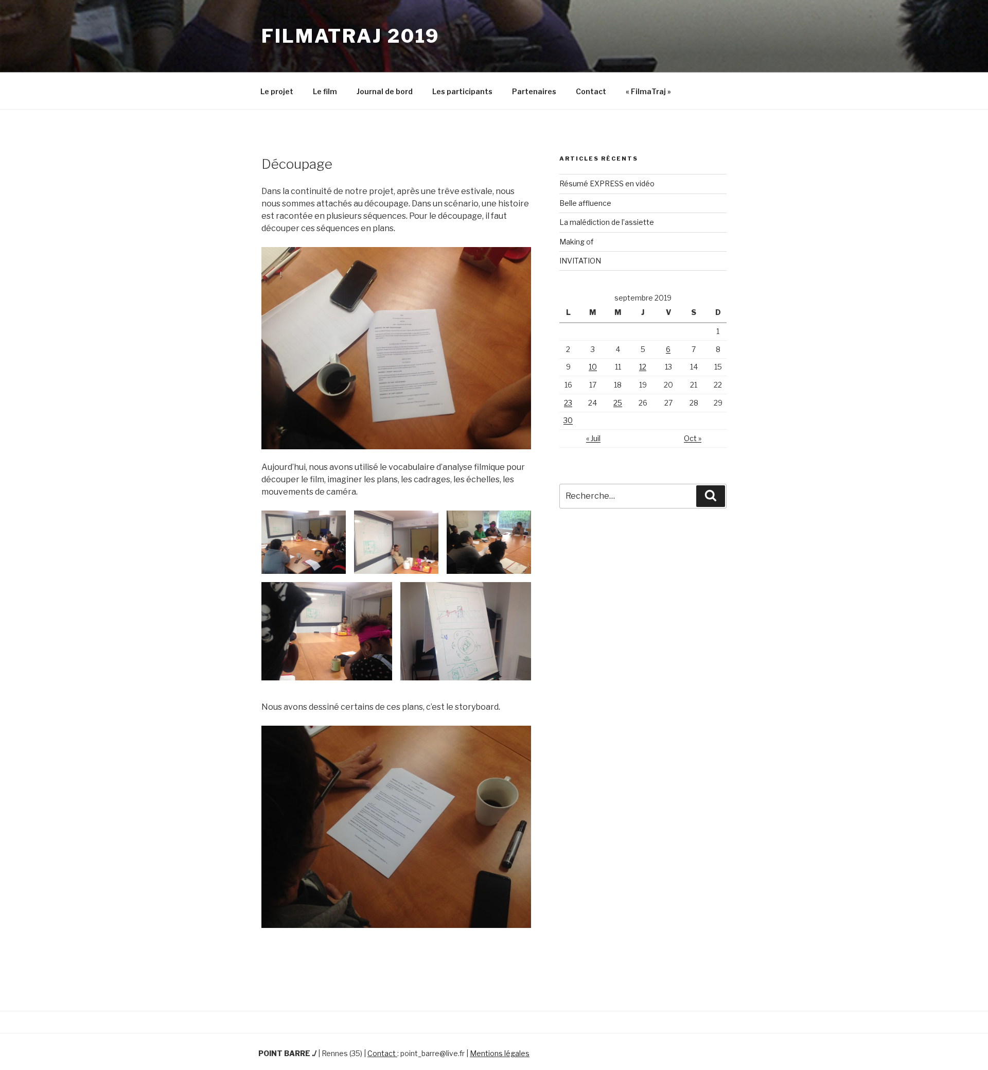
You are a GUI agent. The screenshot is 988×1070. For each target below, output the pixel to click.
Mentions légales (500, 1053)
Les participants (462, 91)
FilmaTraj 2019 (350, 36)
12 (642, 366)
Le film (325, 91)
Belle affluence (585, 203)
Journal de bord (385, 91)
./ (314, 1053)
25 (617, 402)
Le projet (276, 91)
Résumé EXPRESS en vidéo (607, 183)
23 (568, 402)
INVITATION (580, 260)
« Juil (593, 438)
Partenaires (534, 91)
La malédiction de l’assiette (606, 222)
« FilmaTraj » (648, 91)
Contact (591, 91)
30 (568, 420)
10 (593, 366)
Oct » (692, 438)
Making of (576, 241)
